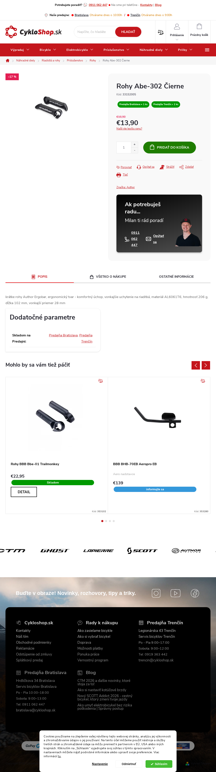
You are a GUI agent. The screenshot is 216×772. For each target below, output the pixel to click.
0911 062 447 (98, 5)
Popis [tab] (42, 277)
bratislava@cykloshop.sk (35, 710)
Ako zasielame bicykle (94, 630)
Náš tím (22, 636)
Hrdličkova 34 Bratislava (35, 681)
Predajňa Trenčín (165, 623)
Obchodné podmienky (33, 642)
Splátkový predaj (29, 660)
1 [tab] (102, 521)
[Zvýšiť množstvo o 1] (134, 145)
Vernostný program (92, 660)
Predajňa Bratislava (63, 335)
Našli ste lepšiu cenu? (129, 129)
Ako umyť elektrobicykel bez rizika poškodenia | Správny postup (104, 707)
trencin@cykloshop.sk (156, 660)
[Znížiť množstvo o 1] (134, 150)
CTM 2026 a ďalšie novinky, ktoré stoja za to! (103, 682)
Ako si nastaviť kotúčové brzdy (101, 690)
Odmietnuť (129, 764)
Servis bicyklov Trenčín (157, 636)
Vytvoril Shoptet (201, 763)
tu (59, 756)
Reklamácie (25, 648)
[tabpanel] (57, 445)
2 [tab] (106, 521)
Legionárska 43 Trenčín (157, 630)
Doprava (84, 642)
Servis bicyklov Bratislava (36, 686)
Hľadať (128, 32)
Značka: (125, 187)
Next (206, 365)
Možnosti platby (90, 648)
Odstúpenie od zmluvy (34, 654)
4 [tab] (114, 521)
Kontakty (146, 5)
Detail (24, 492)
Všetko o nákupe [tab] (111, 277)
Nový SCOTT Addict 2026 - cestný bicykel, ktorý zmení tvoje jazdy (104, 697)
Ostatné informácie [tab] (176, 277)
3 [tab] (110, 521)
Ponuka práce (88, 654)
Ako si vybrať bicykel (93, 636)
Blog (158, 5)
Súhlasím (161, 764)
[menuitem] (20, 50)
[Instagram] (156, 593)
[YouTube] (175, 593)
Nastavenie (100, 764)
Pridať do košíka (173, 147)
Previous (196, 365)
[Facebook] (194, 593)
